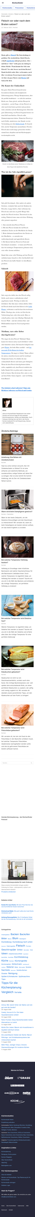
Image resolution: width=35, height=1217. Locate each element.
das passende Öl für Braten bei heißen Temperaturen (16, 350)
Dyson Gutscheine (6, 1135)
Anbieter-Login (5, 1185)
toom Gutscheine (18, 1135)
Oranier (4, 973)
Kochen (11, 14)
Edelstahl (3, 946)
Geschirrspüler (8, 949)
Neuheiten (10, 514)
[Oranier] (11, 1095)
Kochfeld (10, 957)
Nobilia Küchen (22, 970)
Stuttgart (3, 1130)
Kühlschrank (20, 124)
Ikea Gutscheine (12, 1132)
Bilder (4, 938)
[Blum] (9, 1080)
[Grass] (24, 1080)
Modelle (28, 967)
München (22, 1125)
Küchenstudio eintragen (8, 1182)
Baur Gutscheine (28, 1135)
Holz (31, 950)
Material (10, 967)
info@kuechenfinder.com (8, 1197)
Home (2, 1205)
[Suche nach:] (17, 762)
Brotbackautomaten (24, 1140)
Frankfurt (24, 1127)
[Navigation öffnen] (3, 3)
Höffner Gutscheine (24, 1137)
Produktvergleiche (12, 1140)
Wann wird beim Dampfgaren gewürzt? (16, 512)
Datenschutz (21, 1205)
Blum (15, 938)
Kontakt (11, 1210)
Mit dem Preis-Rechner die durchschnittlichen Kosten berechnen (17, 905)
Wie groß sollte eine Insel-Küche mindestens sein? (17, 912)
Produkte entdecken (8, 892)
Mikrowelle (22, 967)
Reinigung (12, 973)
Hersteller (26, 950)
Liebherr (3, 967)
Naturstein (13, 970)
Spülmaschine (24, 976)
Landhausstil (26, 964)
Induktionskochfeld (15, 954)
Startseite (4, 14)
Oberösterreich (5, 1127)
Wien (12, 1127)
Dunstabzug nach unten (22, 942)
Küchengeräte (21, 961)
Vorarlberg (29, 1125)
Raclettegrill (4, 1142)
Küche (4, 960)
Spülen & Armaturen (9, 976)
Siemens (14, 1130)
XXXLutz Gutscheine (24, 1132)
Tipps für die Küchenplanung (11, 985)
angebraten (10, 61)
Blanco (9, 938)
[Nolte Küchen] (27, 1095)
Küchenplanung (6, 1151)
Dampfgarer (22, 938)
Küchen (11, 961)
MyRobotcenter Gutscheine (9, 1137)
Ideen (4, 953)
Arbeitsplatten (5, 934)
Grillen (20, 950)
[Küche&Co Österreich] (17, 1103)
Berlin (11, 1125)
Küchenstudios (7, 8)
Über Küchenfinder (7, 1160)
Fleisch (13, 55)
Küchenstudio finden (7, 1119)
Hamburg (16, 1125)
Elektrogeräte (11, 946)
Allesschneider (13, 1142)
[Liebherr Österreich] (17, 1087)
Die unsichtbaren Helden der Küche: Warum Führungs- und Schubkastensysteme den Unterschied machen (16, 1037)
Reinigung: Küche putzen (8, 1154)
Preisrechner (19, 8)
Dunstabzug (6, 942)
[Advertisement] (17, 790)
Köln (28, 1127)
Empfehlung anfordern (8, 1122)
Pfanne (7, 347)
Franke (9, 1130)
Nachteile (5, 970)
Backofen (25, 934)
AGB (27, 1205)
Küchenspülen (6, 964)
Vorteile (17, 992)
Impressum (4, 1210)
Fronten (28, 946)
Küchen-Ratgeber (6, 1157)
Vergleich (7, 992)
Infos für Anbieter (6, 1174)
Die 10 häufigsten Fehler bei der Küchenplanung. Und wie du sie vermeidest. (17, 918)
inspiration (25, 954)
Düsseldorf (17, 1127)
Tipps (3, 979)
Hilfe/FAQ (4, 1162)
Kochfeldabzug (21, 957)
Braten (23, 78)
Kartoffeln (4, 957)
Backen (15, 934)
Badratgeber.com (6, 1165)
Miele (16, 967)
